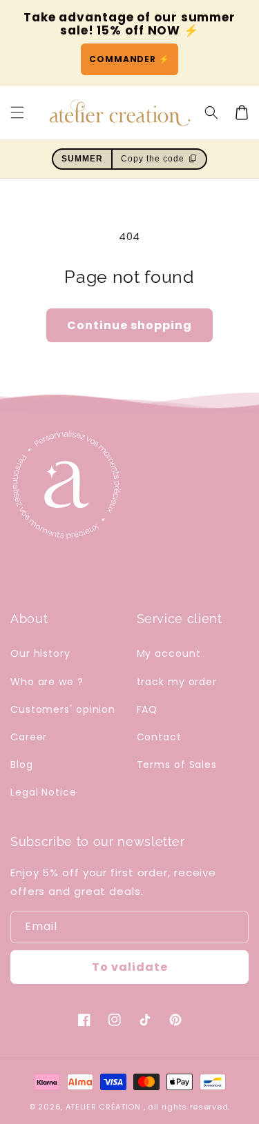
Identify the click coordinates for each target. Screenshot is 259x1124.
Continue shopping (129, 325)
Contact (159, 737)
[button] (211, 112)
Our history (40, 653)
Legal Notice (43, 792)
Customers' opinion (62, 709)
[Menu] (17, 112)
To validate (130, 967)
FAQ (147, 709)
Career (28, 737)
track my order (177, 682)
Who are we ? (47, 682)
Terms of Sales (177, 764)
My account (169, 653)
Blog (21, 764)
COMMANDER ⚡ (129, 59)
